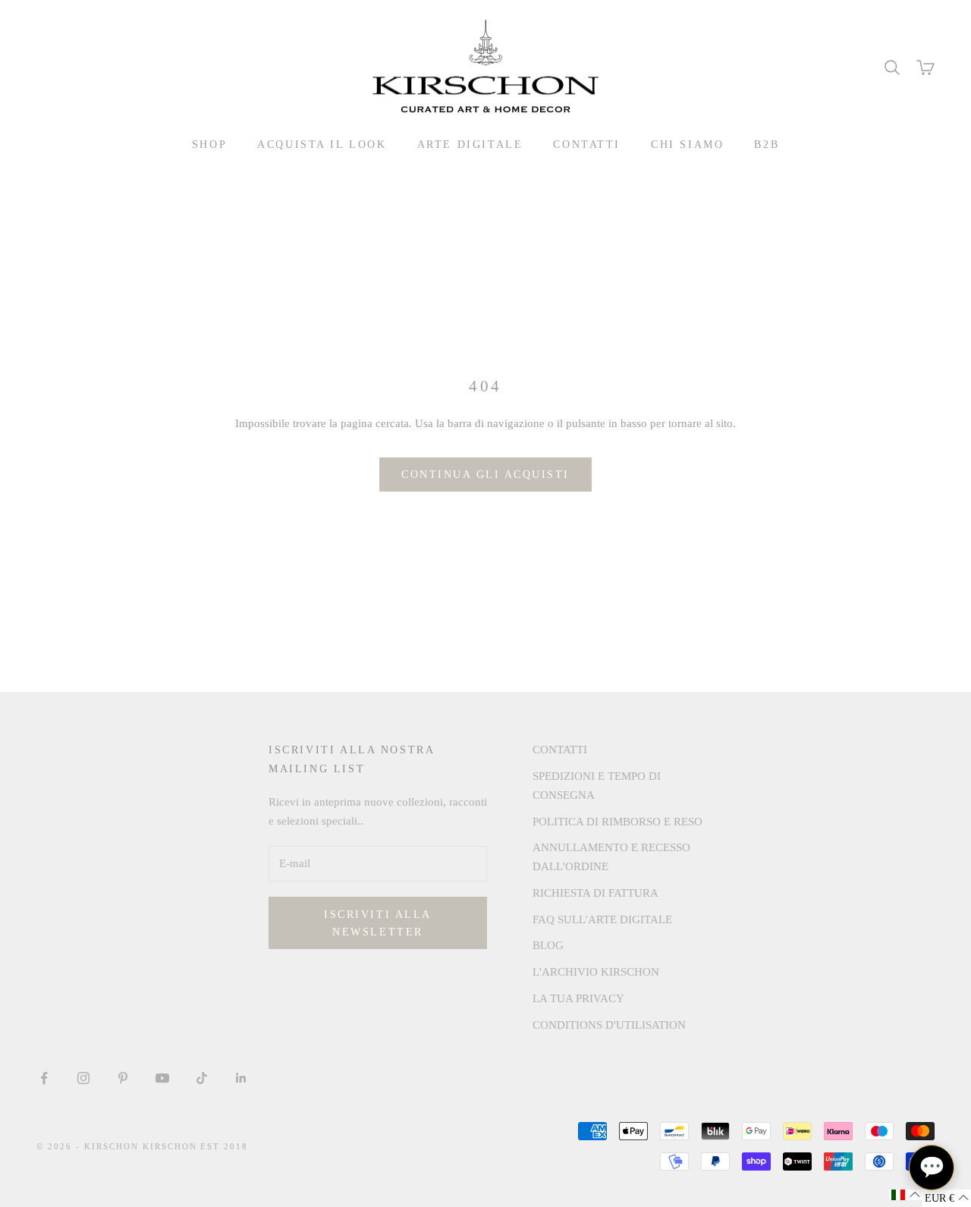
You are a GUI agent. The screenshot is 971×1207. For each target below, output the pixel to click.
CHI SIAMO (687, 144)
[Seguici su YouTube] (162, 1078)
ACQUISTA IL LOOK (321, 144)
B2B (766, 144)
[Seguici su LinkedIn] (241, 1078)
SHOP (209, 144)
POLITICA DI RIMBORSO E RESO (617, 822)
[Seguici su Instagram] (83, 1078)
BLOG (548, 945)
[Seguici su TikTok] (201, 1078)
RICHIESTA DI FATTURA (595, 893)
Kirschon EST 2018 (196, 1146)
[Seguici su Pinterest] (122, 1078)
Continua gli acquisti (485, 474)
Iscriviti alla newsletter (377, 923)
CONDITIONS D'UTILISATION (609, 1025)
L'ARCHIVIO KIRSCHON (596, 972)
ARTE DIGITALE (470, 144)
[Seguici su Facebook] (44, 1078)
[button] (905, 1195)
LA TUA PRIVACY (578, 998)
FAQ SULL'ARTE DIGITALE (602, 919)
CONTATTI (587, 144)
